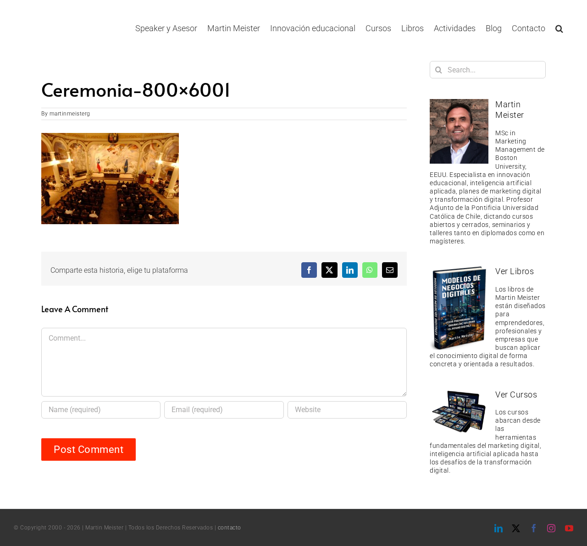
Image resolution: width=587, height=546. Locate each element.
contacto (229, 527)
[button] (559, 28)
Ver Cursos (516, 394)
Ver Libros (514, 271)
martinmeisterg (70, 113)
